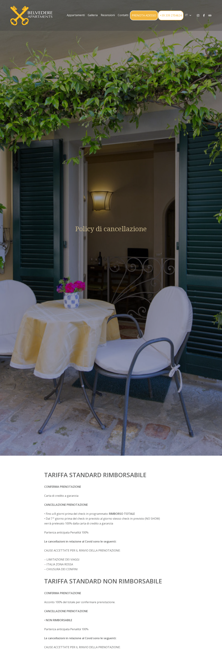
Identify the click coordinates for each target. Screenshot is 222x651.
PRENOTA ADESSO (144, 15)
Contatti (123, 15)
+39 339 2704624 (171, 15)
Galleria (93, 15)
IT (186, 15)
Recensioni (108, 15)
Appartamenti (76, 15)
